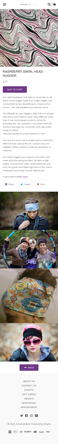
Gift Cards (29, 394)
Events (29, 389)
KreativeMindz (23, 423)
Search (29, 398)
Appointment (29, 407)
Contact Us (29, 385)
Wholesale (29, 402)
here (25, 176)
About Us (29, 381)
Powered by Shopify (41, 423)
